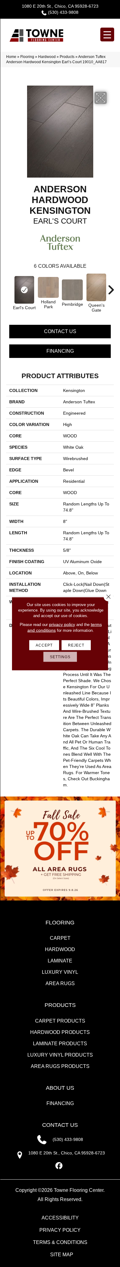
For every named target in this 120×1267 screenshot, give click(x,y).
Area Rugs (60, 983)
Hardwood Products (60, 1032)
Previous (9, 287)
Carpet (60, 938)
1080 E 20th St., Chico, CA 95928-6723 (60, 6)
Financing (60, 351)
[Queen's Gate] (96, 287)
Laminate (60, 960)
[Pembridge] (72, 290)
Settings (60, 657)
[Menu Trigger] (107, 34)
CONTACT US (60, 1125)
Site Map (61, 1254)
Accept (44, 645)
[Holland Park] (48, 287)
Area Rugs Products (60, 1066)
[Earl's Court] (24, 290)
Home (11, 57)
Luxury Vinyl (60, 972)
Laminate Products (60, 1043)
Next (110, 287)
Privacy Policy (60, 1230)
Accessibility (60, 1217)
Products (67, 57)
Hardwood (47, 57)
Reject (76, 645)
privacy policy (62, 624)
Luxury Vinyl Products (60, 1055)
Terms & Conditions (60, 1242)
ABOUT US (60, 1088)
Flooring (27, 57)
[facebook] (59, 1166)
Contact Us (60, 331)
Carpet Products (60, 1020)
